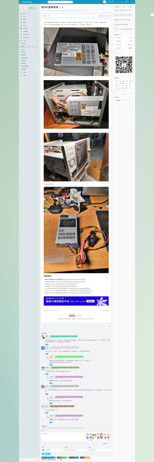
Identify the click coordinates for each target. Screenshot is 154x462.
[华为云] (54, 459)
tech (130, 85)
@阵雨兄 (51, 380)
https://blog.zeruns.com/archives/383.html (75, 279)
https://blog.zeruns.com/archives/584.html (79, 288)
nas (126, 83)
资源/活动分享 (29, 57)
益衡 (122, 88)
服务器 (130, 81)
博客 (120, 81)
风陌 (46, 336)
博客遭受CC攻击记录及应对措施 (122, 19)
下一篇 (108, 326)
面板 (117, 81)
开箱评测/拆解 (29, 66)
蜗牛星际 (122, 83)
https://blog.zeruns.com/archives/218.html (66, 284)
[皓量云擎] (61, 459)
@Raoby (51, 400)
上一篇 (44, 326)
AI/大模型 (29, 69)
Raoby (47, 386)
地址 (90, 447)
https (126, 85)
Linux (29, 49)
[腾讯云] (43, 459)
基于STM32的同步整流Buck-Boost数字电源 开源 (126, 10)
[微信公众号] (124, 64)
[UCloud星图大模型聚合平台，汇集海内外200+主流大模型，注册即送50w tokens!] (76, 301)
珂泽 (46, 406)
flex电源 (126, 88)
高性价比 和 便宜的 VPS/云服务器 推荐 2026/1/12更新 (128, 15)
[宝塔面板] (57, 459)
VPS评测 (29, 52)
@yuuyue (51, 360)
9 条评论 (72, 10)
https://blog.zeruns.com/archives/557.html (66, 286)
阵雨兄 (47, 367)
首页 (45, 16)
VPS (127, 81)
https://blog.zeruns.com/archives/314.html (80, 292)
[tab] (117, 7)
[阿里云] (49, 459)
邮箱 (66, 447)
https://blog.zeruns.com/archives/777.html (60, 362)
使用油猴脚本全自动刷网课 (121, 24)
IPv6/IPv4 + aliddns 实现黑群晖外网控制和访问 (126, 29)
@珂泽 (51, 419)
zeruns (44, 10)
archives (118, 88)
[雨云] (59, 459)
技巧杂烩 (29, 60)
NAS (29, 46)
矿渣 (124, 90)
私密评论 (105, 443)
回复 (47, 344)
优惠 (130, 83)
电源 (117, 85)
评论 (42, 430)
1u (121, 90)
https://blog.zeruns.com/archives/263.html (81, 290)
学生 (123, 81)
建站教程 (29, 55)
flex (118, 90)
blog (123, 85)
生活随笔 (29, 63)
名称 (42, 447)
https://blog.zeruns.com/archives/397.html (74, 281)
